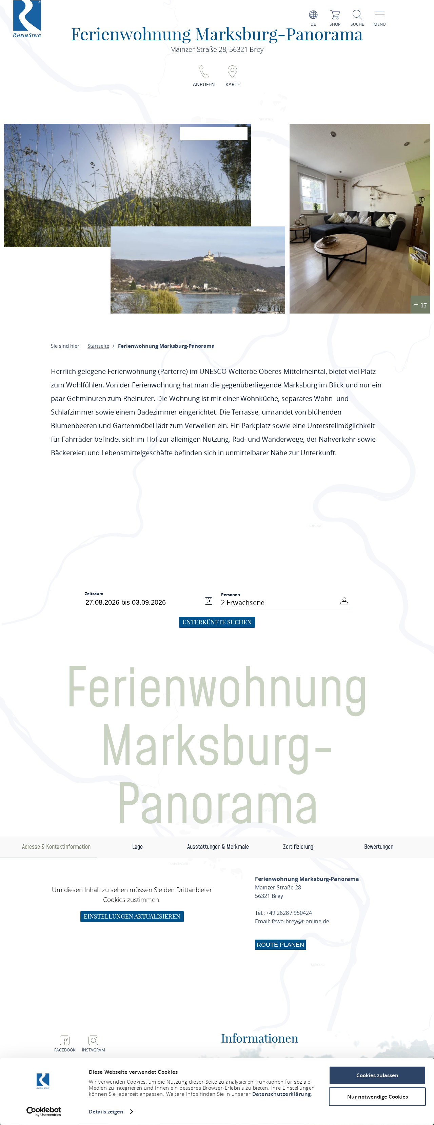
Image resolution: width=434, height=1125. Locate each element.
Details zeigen (106, 1111)
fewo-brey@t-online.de (300, 921)
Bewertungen (378, 847)
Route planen (280, 944)
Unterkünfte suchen (217, 622)
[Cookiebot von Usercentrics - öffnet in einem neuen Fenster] (44, 1112)
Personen (230, 595)
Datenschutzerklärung (281, 1094)
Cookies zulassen (377, 1075)
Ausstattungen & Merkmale (218, 847)
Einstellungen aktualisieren (132, 916)
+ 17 (420, 304)
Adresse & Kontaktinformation (56, 847)
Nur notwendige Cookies (377, 1096)
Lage (137, 847)
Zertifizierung (298, 847)
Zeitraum (94, 593)
